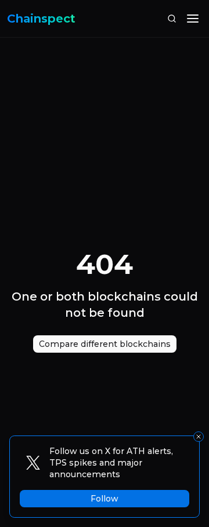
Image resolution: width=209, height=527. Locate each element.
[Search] (172, 18)
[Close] (198, 436)
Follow (104, 498)
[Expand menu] (192, 18)
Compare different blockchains (105, 344)
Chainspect (41, 18)
